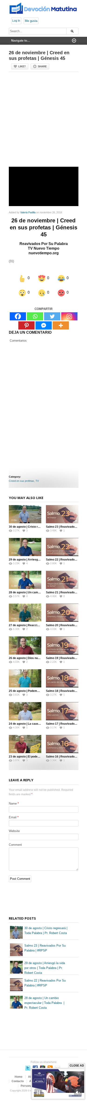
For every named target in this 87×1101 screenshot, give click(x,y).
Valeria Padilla (27, 212)
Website (14, 831)
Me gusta (31, 21)
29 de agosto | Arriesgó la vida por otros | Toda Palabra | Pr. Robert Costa (44, 968)
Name (13, 803)
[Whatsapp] (35, 316)
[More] (61, 325)
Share (42, 66)
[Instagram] (69, 316)
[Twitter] (52, 316)
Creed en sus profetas (21, 480)
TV (37, 480)
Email (12, 817)
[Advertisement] (43, 121)
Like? (22, 66)
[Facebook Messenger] (43, 325)
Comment (15, 844)
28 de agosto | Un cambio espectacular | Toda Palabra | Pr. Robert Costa (44, 1002)
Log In (16, 20)
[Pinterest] (26, 325)
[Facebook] (18, 316)
